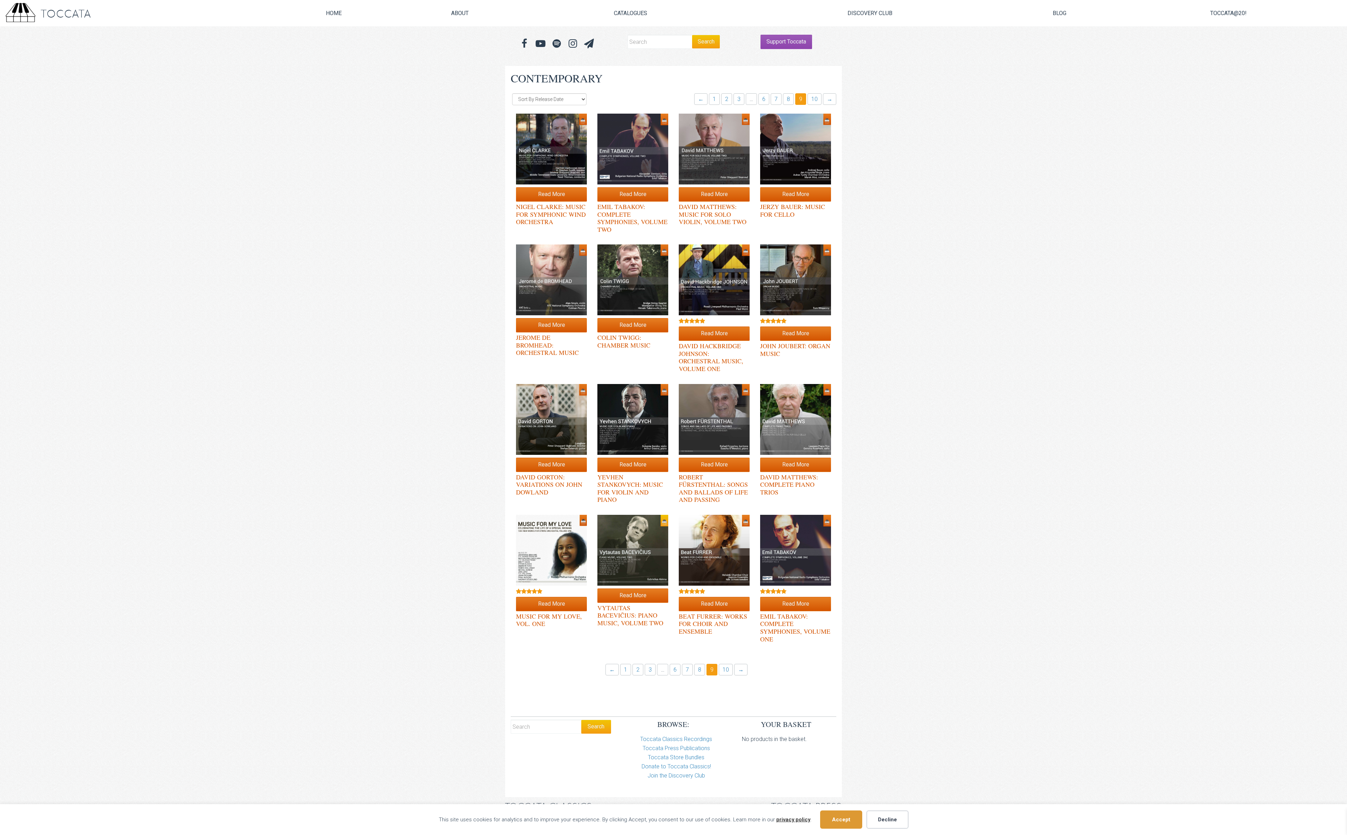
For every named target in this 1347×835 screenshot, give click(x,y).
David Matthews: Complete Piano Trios (789, 484)
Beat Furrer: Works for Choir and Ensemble (713, 623)
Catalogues (630, 13)
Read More (551, 194)
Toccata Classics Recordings (676, 739)
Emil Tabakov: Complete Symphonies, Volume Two (632, 218)
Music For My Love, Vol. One (549, 620)
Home (334, 13)
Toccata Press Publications (676, 748)
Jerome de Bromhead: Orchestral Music (547, 345)
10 (814, 99)
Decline (887, 819)
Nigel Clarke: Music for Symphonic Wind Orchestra (551, 214)
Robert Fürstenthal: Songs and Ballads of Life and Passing (713, 488)
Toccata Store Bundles (676, 757)
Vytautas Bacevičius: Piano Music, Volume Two (630, 615)
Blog (1059, 13)
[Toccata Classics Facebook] (524, 43)
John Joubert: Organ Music (795, 350)
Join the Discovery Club (676, 775)
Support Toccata (786, 41)
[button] (589, 43)
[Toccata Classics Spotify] (557, 43)
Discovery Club (869, 13)
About (460, 13)
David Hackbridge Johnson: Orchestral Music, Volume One (711, 357)
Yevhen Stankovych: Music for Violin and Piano (630, 488)
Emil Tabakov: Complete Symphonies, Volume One (795, 627)
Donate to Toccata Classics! (676, 766)
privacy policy (793, 819)
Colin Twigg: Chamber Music (623, 341)
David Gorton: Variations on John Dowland (549, 484)
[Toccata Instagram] (573, 43)
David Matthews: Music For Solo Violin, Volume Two (712, 214)
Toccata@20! (1228, 13)
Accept (841, 819)
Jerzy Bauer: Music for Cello (792, 210)
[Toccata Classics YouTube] (540, 43)
